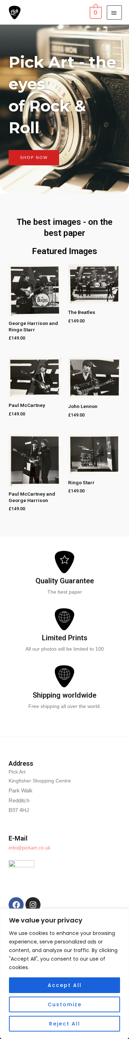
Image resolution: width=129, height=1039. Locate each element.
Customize (65, 1004)
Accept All (65, 985)
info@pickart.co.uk (30, 848)
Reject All (64, 1023)
